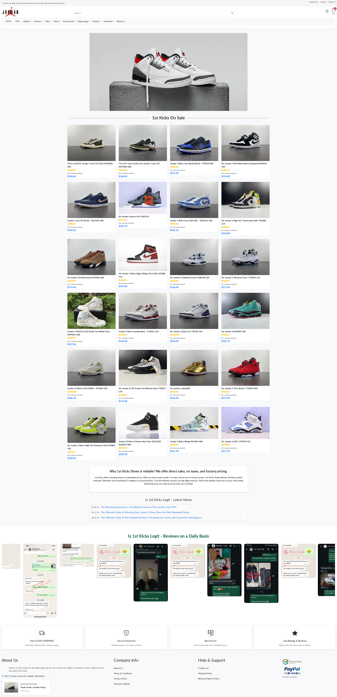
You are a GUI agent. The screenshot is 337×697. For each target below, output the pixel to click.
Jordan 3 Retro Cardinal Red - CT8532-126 (138, 331)
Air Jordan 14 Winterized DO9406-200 (85, 278)
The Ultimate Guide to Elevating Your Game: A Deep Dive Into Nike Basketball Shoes (145, 507)
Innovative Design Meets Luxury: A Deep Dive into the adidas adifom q (138, 518)
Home (8, 21)
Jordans (37, 21)
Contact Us (331, 2)
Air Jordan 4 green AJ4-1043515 (134, 217)
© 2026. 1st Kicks (289, 677)
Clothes (95, 21)
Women (120, 21)
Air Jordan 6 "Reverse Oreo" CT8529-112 (240, 278)
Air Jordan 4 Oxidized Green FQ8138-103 (189, 278)
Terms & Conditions (123, 673)
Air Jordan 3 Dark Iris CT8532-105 (186, 331)
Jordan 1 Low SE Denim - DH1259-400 (85, 221)
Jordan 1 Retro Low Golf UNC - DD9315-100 (191, 221)
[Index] (327, 11)
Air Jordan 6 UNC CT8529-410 (235, 441)
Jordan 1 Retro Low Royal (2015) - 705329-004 (191, 164)
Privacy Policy (120, 679)
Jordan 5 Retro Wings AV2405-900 (186, 441)
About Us (118, 668)
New (17, 21)
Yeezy (56, 21)
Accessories (68, 21)
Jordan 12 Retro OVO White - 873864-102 (87, 388)
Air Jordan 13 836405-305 (233, 331)
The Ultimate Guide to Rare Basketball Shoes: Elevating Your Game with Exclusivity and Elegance (151, 512)
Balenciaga (83, 21)
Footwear (108, 21)
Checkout (323, 2)
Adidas (26, 21)
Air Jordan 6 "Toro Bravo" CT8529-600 (239, 388)
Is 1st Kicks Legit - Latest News (168, 500)
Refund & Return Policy (209, 679)
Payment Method (122, 684)
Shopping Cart (313, 2)
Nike (47, 21)
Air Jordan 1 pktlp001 (180, 388)
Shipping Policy (205, 673)
